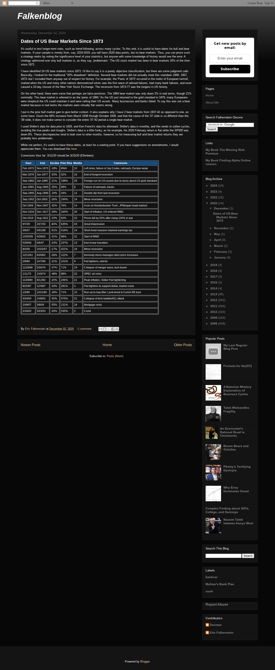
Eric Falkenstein (222, 632)
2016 (214, 282)
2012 (214, 300)
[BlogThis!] (104, 329)
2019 (214, 265)
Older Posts (183, 345)
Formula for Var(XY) (237, 366)
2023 (214, 191)
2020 (214, 203)
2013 (214, 294)
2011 (214, 306)
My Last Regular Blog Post (235, 347)
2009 (214, 317)
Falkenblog (39, 16)
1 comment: (85, 328)
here (74, 148)
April (218, 239)
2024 (214, 185)
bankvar (211, 577)
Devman (216, 625)
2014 (214, 288)
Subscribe (230, 69)
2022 (214, 197)
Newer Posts (30, 345)
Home (107, 345)
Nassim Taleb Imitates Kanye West (238, 521)
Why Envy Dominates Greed (236, 489)
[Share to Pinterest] (117, 329)
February (221, 251)
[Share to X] (109, 329)
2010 (214, 312)
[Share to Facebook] (113, 329)
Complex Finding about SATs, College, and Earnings (227, 510)
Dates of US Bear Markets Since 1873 (62, 41)
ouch (209, 591)
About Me (212, 102)
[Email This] (100, 329)
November (222, 228)
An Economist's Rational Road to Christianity (232, 432)
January (220, 257)
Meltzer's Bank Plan (220, 584)
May (217, 234)
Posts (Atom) (115, 356)
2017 (214, 276)
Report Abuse (217, 604)
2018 (214, 270)
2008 (214, 323)
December (221, 208)
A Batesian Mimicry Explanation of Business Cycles (237, 390)
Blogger (145, 661)
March (219, 246)
